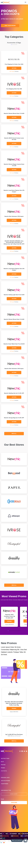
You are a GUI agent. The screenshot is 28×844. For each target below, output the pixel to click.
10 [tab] (20, 630)
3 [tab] (14, 44)
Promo (9, 621)
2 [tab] (12, 44)
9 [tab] (18, 630)
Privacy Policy (3, 841)
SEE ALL (14, 433)
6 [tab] (14, 630)
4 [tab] (15, 44)
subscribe (14, 802)
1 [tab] (11, 44)
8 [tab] (17, 630)
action (14, 68)
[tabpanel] (14, 43)
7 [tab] (16, 630)
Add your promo (10, 25)
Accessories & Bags (14, 43)
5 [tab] (16, 44)
